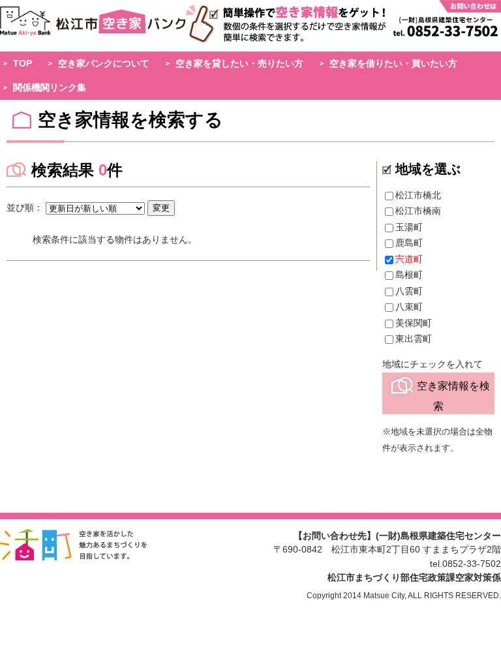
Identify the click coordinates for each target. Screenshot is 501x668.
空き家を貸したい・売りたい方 (239, 63)
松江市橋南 (418, 210)
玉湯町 (409, 227)
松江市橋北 (418, 195)
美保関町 (413, 323)
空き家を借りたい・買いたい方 (393, 63)
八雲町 (409, 291)
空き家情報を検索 (453, 395)
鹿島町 (409, 242)
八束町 (409, 306)
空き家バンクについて (103, 63)
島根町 (409, 274)
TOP (22, 63)
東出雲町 (413, 338)
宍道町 (409, 259)
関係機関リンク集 (49, 87)
